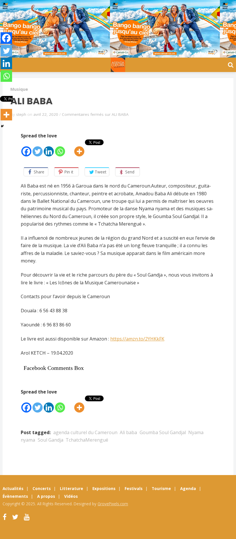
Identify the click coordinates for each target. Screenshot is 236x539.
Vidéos (71, 496)
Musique (19, 89)
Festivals (133, 488)
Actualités (13, 488)
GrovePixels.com (113, 503)
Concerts (42, 488)
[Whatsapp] (60, 148)
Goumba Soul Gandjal (163, 432)
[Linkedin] (49, 148)
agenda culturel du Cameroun (85, 432)
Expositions (103, 488)
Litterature (71, 488)
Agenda (188, 488)
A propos (46, 496)
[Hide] (2, 126)
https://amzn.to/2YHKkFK (137, 339)
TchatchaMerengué (87, 440)
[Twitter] (38, 148)
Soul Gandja (50, 440)
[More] (79, 148)
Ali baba (128, 432)
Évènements (15, 496)
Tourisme (161, 488)
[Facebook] (26, 148)
